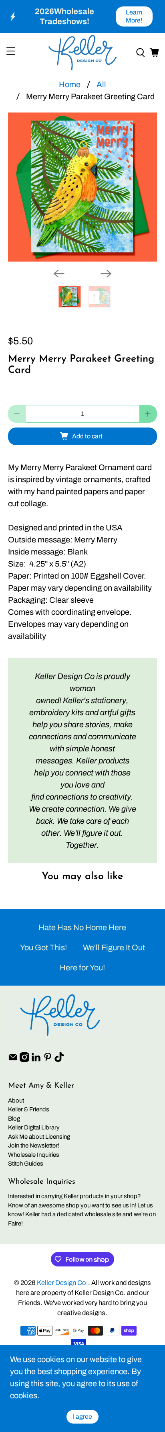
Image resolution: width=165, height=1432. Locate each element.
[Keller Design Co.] (82, 52)
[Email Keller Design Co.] (13, 1060)
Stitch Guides (25, 1163)
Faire (14, 1223)
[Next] (106, 274)
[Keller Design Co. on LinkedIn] (36, 1060)
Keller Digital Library (34, 1127)
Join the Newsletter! (33, 1145)
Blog (14, 1118)
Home (69, 84)
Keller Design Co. (62, 1282)
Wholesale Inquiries (33, 1155)
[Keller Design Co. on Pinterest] (47, 1060)
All (101, 84)
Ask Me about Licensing (39, 1136)
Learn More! (134, 16)
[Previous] (59, 274)
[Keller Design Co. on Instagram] (24, 1060)
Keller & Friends (28, 1109)
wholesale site (103, 1214)
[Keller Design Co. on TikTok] (59, 1060)
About (16, 1100)
